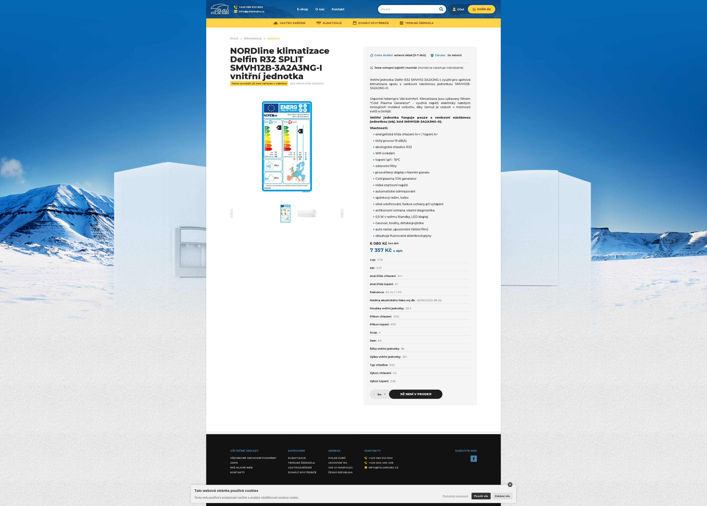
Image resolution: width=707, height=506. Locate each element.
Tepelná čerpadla (301, 462)
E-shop (302, 9)
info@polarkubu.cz (251, 11)
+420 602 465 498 (381, 462)
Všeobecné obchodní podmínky (253, 457)
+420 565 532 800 (251, 7)
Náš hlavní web (241, 467)
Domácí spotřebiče (302, 472)
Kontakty (237, 472)
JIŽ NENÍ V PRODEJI (415, 394)
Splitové (274, 38)
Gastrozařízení (300, 467)
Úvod (234, 38)
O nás (319, 9)
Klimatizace (252, 38)
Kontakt (338, 9)
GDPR (234, 462)
